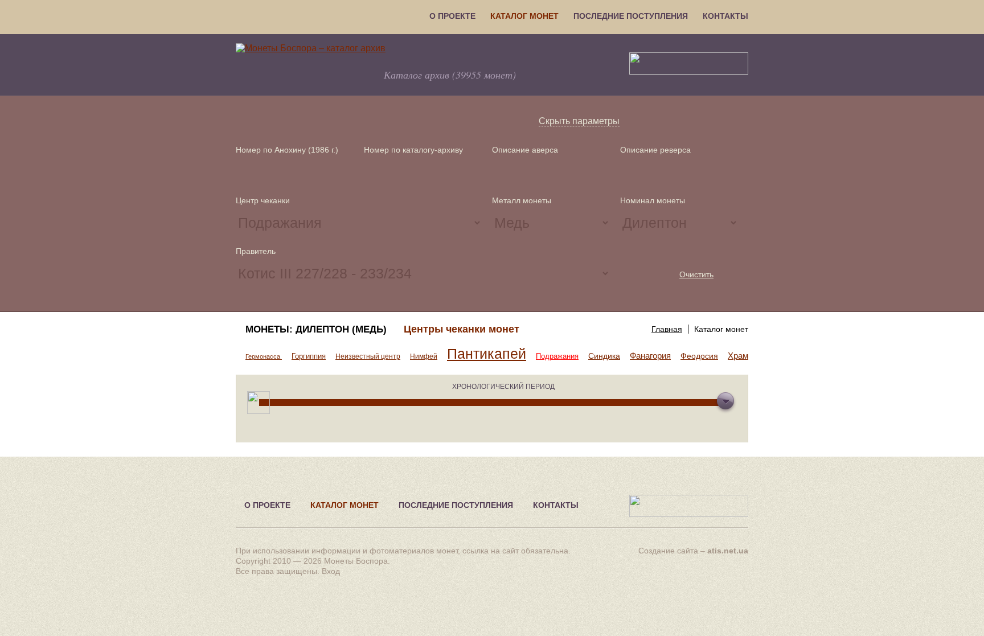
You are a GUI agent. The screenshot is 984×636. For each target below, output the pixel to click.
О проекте (452, 15)
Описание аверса (525, 149)
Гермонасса (263, 356)
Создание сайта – (693, 550)
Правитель (256, 251)
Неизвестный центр (367, 356)
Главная (666, 329)
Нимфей (423, 356)
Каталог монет (524, 15)
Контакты (725, 15)
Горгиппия (309, 356)
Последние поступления (630, 15)
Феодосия (699, 355)
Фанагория (650, 355)
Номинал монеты (652, 200)
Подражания (557, 356)
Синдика (604, 355)
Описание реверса (655, 149)
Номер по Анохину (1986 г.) (287, 149)
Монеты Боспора (356, 560)
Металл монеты (521, 200)
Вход (331, 571)
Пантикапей (486, 354)
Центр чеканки (263, 200)
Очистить (696, 274)
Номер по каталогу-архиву (413, 149)
